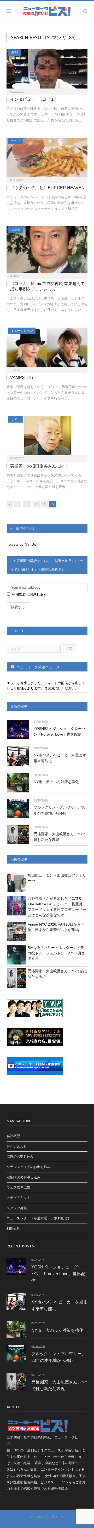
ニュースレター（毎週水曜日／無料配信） (39, 1218)
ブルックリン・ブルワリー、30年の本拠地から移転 (59, 810)
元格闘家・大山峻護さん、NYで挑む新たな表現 (60, 837)
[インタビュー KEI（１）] (47, 70)
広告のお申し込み (20, 1156)
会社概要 (13, 1136)
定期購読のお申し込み (23, 1177)
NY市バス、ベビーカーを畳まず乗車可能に (60, 758)
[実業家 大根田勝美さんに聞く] (47, 437)
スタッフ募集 (17, 1208)
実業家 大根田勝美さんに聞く (39, 466)
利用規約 (19, 594)
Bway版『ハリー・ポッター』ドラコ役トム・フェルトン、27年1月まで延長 (56, 953)
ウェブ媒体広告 (18, 1187)
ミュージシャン (22, 330)
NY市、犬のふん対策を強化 (56, 782)
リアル (15, 419)
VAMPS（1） (23, 377)
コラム (15, 229)
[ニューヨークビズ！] (47, 10)
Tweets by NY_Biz (22, 544)
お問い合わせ (17, 1146)
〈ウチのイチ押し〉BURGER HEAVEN (47, 188)
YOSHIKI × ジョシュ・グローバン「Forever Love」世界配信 (59, 731)
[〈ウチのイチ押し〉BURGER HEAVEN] (47, 159)
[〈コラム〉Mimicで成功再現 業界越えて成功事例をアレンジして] (47, 251)
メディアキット (18, 1198)
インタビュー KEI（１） (34, 99)
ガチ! (14, 52)
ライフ (15, 141)
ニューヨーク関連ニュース (38, 667)
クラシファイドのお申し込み (29, 1167)
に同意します (29, 594)
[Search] (85, 11)
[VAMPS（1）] (47, 349)
